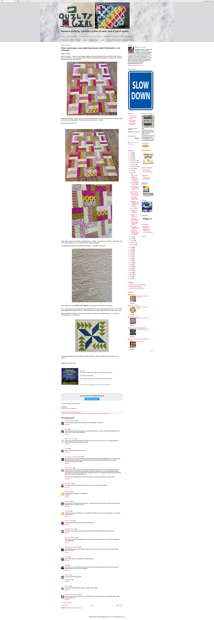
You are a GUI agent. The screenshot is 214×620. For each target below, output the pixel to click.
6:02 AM (67, 434)
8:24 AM (67, 487)
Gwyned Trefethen (70, 537)
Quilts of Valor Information (136, 288)
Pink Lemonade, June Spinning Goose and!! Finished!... (134, 177)
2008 (131, 274)
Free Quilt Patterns (127, 37)
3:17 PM (67, 560)
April (132, 238)
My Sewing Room (134, 317)
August (133, 168)
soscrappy (133, 294)
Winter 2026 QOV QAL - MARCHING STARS (120, 40)
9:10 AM (67, 496)
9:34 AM (67, 599)
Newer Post (64, 605)
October (133, 164)
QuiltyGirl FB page (132, 118)
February (133, 242)
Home (63, 37)
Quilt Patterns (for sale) (111, 37)
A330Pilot (110, 616)
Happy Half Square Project (90, 40)
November (134, 162)
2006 (130, 278)
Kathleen (67, 501)
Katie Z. (67, 575)
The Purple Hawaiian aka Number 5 (134, 227)
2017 (130, 257)
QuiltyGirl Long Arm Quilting (137, 284)
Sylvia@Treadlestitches (71, 547)
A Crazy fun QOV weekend (133, 216)
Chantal (67, 511)
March (132, 240)
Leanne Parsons (69, 438)
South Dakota (134, 208)
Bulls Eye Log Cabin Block (146, 230)
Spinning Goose (106, 413)
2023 (130, 159)
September (134, 166)
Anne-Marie (68, 483)
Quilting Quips (134, 192)
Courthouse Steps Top (142, 329)
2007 (130, 276)
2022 (130, 247)
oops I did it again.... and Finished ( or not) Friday (134, 232)
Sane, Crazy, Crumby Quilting (138, 328)
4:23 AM (67, 424)
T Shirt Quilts (97, 37)
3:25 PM (67, 570)
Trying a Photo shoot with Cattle (134, 223)
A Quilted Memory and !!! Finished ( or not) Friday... (134, 204)
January (133, 244)
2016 (130, 259)
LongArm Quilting (84, 37)
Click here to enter (92, 399)
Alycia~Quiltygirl (141, 47)
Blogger (122, 616)
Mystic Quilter (69, 520)
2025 (130, 155)
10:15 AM (67, 506)
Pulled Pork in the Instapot (134, 194)
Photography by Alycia (135, 286)
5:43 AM (67, 542)
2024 (130, 157)
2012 (130, 266)
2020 (130, 251)
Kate (66, 429)
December (134, 160)
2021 (130, 249)
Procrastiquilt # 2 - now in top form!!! (134, 183)
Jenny (66, 556)
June (132, 172)
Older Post (119, 605)
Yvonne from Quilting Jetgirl (73, 456)
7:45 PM (67, 581)
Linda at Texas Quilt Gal (71, 594)
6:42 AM (67, 444)
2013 (130, 264)
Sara (66, 565)
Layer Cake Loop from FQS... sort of (134, 198)
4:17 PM (67, 524)
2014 (130, 262)
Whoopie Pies (140, 341)
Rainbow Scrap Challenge (88, 413)
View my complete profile (135, 65)
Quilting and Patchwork (146, 178)
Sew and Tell (146, 170)
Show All (151, 350)
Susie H (67, 586)
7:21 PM (67, 533)
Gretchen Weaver (70, 420)
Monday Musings (148, 171)
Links (102, 40)
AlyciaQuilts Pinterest (132, 124)
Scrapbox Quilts (134, 305)
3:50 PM (67, 516)
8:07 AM (67, 478)
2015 (130, 260)
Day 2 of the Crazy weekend (133, 211)
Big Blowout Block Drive (146, 227)
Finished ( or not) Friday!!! (134, 219)
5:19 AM (67, 589)
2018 (130, 255)
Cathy (66, 448)
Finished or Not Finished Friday (70, 40)
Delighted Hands (69, 529)
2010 (130, 270)
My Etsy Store (133, 116)
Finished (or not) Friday (143, 318)
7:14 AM (67, 552)
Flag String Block (148, 232)
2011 (130, 268)
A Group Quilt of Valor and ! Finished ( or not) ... (134, 188)
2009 (130, 272)
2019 (130, 253)
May (132, 237)
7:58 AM (67, 463)
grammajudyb (69, 468)
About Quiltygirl (72, 37)
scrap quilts (98, 413)
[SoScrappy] (148, 196)
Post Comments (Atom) (75, 607)
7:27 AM (67, 452)
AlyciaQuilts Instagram (132, 121)
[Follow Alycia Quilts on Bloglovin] (134, 132)
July (132, 170)
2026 (130, 153)
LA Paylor (67, 491)
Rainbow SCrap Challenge (69, 408)
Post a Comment (67, 602)
